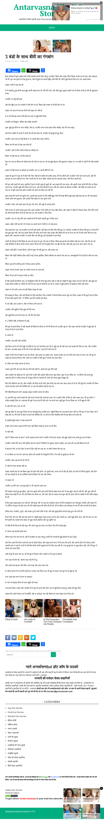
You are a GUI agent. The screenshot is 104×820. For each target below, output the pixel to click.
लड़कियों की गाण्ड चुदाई (16, 745)
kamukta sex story (54, 651)
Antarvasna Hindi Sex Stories (17, 811)
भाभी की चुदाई (13, 736)
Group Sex (17, 651)
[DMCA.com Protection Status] (11, 795)
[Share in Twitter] (33, 637)
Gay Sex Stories (15, 708)
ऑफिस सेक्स (12, 724)
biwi (10, 651)
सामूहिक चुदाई (24, 61)
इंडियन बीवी (12, 720)
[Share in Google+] (26, 637)
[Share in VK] (14, 637)
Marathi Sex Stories (17, 716)
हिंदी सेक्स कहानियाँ (15, 765)
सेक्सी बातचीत (13, 761)
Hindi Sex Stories (16, 712)
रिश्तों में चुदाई (12, 740)
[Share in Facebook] (7, 637)
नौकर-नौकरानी (13, 732)
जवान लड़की (12, 728)
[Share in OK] (20, 637)
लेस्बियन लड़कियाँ (14, 749)
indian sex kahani (27, 651)
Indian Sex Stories (40, 651)
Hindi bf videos (12, 792)
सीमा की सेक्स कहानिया (16, 757)
